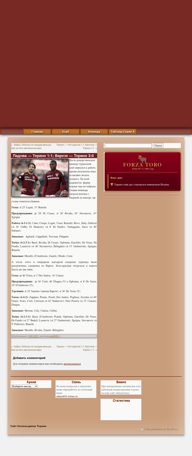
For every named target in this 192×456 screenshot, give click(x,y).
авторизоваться (72, 363)
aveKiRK (54, 336)
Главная (37, 131)
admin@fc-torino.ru (67, 396)
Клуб (65, 131)
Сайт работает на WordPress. (161, 429)
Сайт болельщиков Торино (28, 426)
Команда (94, 131)
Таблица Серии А (123, 131)
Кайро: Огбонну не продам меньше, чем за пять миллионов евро (31, 146)
